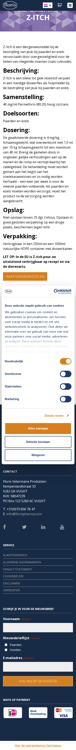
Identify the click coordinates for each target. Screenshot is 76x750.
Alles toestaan (38, 428)
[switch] (65, 374)
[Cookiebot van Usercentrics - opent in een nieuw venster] (54, 291)
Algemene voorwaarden (22, 562)
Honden (15, 650)
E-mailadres (18, 658)
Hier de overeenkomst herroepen (38, 745)
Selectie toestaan (38, 442)
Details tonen (54, 415)
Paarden (15, 645)
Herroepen (11, 590)
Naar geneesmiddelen (25, 276)
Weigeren (38, 455)
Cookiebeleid (13, 576)
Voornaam (16, 619)
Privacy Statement (17, 569)
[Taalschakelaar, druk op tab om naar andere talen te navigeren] (47, 5)
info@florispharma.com (24, 514)
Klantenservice (15, 555)
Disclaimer (11, 583)
